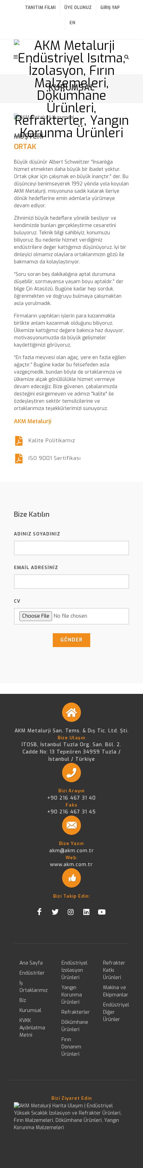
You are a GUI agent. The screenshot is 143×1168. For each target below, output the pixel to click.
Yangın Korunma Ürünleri (71, 994)
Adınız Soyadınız (37, 534)
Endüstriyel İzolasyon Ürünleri (74, 970)
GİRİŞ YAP (110, 7)
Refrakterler (75, 1012)
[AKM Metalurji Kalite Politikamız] (19, 441)
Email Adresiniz (36, 567)
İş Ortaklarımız (33, 987)
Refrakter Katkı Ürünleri (114, 970)
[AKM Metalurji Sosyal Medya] (40, 912)
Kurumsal (30, 1010)
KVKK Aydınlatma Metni (32, 1027)
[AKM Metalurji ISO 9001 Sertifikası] (19, 458)
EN (72, 23)
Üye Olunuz (78, 7)
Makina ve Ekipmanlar (115, 991)
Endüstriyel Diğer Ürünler (116, 1012)
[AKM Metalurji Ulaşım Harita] (71, 1116)
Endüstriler (32, 973)
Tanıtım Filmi (40, 7)
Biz (22, 1000)
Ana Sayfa (31, 963)
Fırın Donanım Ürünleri (71, 1046)
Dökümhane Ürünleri (74, 1026)
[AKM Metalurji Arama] (126, 55)
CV (17, 601)
